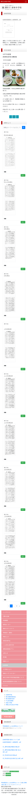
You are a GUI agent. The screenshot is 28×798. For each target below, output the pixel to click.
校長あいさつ (6, 624)
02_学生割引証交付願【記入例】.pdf (13, 758)
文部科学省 (9, 694)
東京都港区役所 (10, 698)
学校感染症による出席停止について (13, 726)
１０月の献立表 (8, 422)
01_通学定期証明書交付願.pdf (11, 746)
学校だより (6, 636)
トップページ (6, 612)
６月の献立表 (7, 563)
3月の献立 (7, 228)
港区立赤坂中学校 (6, 1)
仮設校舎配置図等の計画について (12, 681)
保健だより (6, 661)
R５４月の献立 (8, 182)
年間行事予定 (6, 640)
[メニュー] (26, 1)
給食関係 (5, 665)
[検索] (23, 127)
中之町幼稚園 (9, 700)
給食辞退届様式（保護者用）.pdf (12, 742)
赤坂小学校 (9, 702)
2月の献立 (7, 275)
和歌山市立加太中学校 (12, 704)
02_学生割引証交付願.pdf (10, 755)
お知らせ (5, 653)
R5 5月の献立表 (8, 135)
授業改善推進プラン (8, 649)
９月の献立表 (7, 469)
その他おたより (7, 669)
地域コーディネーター (9, 673)
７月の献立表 (7, 516)
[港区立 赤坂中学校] (14, 7)
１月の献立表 (7, 329)
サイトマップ (17, 784)
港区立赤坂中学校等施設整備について (13, 677)
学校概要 (5, 620)
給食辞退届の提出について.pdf (11, 739)
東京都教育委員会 (11, 696)
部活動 (5, 657)
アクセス (5, 685)
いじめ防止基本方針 (8, 645)
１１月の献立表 (8, 375)
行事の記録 (6, 616)
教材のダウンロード (8, 628)
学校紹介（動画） (8, 632)
